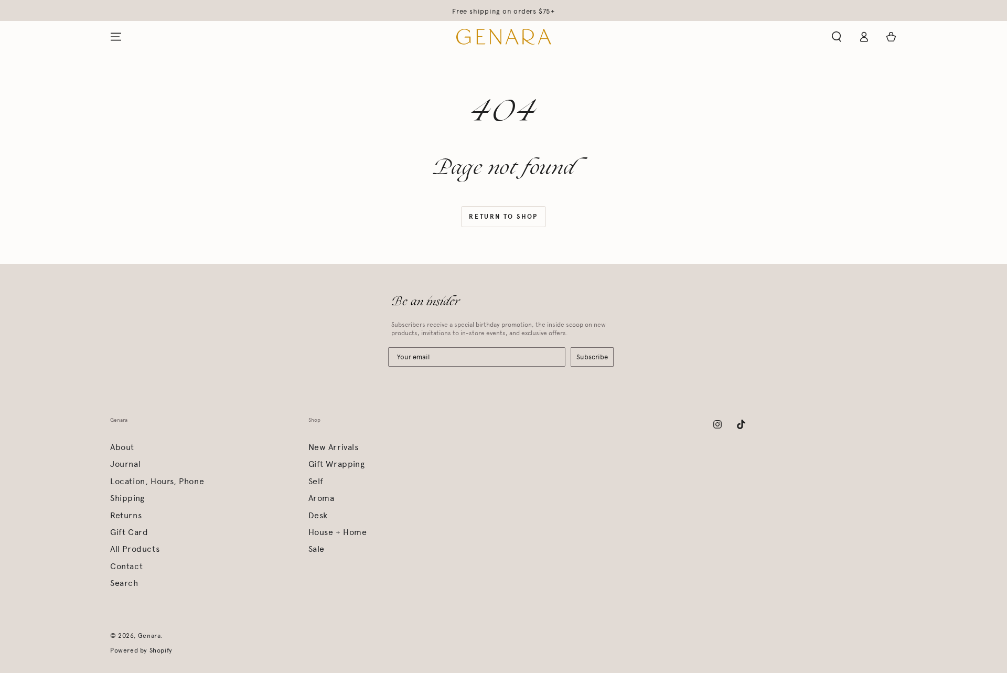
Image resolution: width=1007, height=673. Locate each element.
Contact (126, 566)
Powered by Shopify (141, 650)
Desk (318, 515)
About (122, 447)
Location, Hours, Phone (157, 481)
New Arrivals (333, 447)
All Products (134, 549)
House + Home (337, 532)
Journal (125, 464)
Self (316, 481)
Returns (126, 515)
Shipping (127, 498)
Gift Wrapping (336, 464)
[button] (836, 36)
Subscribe (592, 357)
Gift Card (129, 532)
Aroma (321, 498)
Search (124, 583)
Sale (316, 549)
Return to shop (503, 216)
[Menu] (116, 36)
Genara (149, 635)
